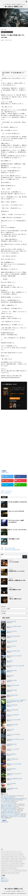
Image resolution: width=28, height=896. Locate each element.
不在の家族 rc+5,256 (13, 539)
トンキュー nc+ (4, 802)
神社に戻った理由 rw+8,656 (13, 636)
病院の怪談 (12, 865)
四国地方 (12, 856)
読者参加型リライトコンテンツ (7, 870)
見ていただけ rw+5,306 (10, 548)
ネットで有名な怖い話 (6, 492)
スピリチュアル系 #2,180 (13, 714)
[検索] (24, 556)
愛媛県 (16, 861)
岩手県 (24, 858)
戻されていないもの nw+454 (13, 719)
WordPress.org (4, 881)
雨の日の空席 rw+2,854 (12, 724)
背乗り (15, 868)
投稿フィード (4, 878)
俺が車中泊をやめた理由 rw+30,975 (12, 549)
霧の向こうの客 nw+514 (12, 709)
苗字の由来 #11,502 (11, 621)
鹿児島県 (17, 872)
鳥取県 (13, 872)
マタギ (12, 854)
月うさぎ (9, 863)
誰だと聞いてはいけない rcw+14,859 (15, 665)
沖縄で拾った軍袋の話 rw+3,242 (17, 580)
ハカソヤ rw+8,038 (13, 562)
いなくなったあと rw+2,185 (13, 734)
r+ (4, 491)
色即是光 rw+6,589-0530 (6, 812)
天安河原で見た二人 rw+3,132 (16, 571)
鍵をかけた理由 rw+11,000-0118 (8, 808)
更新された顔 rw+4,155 (12, 695)
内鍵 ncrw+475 (10, 729)
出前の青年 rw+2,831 (12, 670)
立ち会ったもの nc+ (11, 646)
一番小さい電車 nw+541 (14, 598)
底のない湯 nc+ (10, 675)
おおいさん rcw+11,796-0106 (16, 511)
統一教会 (7, 868)
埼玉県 (3, 858)
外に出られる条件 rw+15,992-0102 (17, 502)
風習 (5, 872)
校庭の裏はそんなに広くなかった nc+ (15, 739)
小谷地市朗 (12, 858)
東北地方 (17, 863)
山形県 (16, 858)
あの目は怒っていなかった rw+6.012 (9, 815)
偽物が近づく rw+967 (6, 806)
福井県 (21, 865)
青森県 (20, 870)
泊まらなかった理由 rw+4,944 (14, 626)
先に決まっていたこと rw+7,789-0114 (10, 813)
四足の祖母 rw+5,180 (12, 690)
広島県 (3, 861)
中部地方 (3, 856)
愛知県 (20, 861)
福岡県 (3, 868)
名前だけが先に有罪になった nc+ (8, 805)
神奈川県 (17, 865)
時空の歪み (4, 863)
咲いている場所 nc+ (11, 754)
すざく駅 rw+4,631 (5, 801)
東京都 (13, 863)
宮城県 (7, 858)
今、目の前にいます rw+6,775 (8, 809)
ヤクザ (16, 854)
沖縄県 (3, 865)
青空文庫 (24, 870)
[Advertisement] (14, 55)
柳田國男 (22, 863)
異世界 (7, 865)
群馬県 (11, 868)
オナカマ (11, 851)
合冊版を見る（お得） (15, 398)
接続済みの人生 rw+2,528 (13, 685)
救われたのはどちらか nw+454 (14, 655)
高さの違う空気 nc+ (11, 768)
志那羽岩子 (12, 861)
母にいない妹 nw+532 (12, 704)
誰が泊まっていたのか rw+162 (14, 763)
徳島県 (7, 861)
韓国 (2, 872)
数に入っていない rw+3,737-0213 (17, 529)
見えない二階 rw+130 (12, 641)
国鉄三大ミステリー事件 (19, 856)
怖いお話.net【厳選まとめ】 (14, 6)
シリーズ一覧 (13, 401)
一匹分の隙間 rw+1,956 (14, 589)
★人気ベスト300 (5, 851)
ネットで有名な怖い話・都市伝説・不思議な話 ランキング (14, 891)
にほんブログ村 (4, 472)
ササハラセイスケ (17, 851)
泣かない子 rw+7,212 (12, 631)
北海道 (7, 856)
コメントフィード (5, 879)
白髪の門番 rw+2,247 (12, 744)
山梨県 (20, 858)
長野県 (16, 870)
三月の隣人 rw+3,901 (12, 680)
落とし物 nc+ (10, 660)
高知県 (9, 872)
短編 (3, 491)
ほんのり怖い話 (9, 491)
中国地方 (21, 854)
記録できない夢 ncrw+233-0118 (8, 795)
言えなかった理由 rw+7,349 (13, 650)
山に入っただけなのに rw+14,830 (9, 804)
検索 (2, 554)
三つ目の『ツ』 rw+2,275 (13, 749)
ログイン (3, 877)
